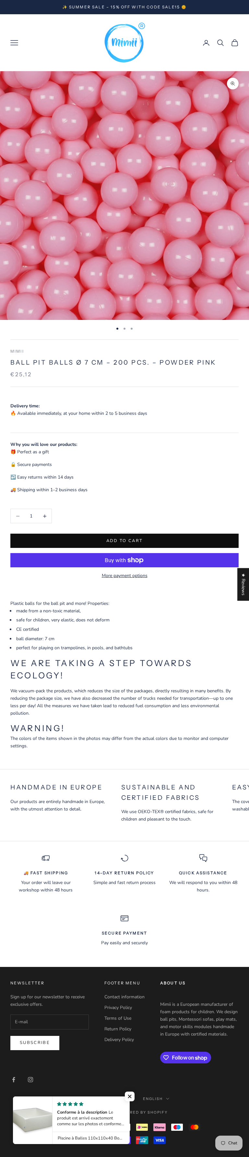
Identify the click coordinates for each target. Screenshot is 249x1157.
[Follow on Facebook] (13, 1079)
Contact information (124, 997)
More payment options (125, 576)
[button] (130, 1096)
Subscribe (35, 1043)
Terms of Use (117, 1018)
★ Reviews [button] (243, 584)
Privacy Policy (118, 1007)
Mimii (17, 351)
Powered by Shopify (142, 1112)
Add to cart (124, 541)
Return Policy (117, 1029)
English (153, 1098)
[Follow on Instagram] (30, 1079)
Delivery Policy (119, 1040)
